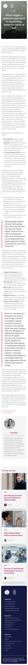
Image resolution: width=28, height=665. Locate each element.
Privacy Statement (14, 659)
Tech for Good (8, 627)
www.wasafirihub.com (7, 412)
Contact (6, 650)
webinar (13, 188)
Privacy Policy (6, 659)
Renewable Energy (9, 625)
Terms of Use (22, 659)
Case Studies (7, 645)
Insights (14, 11)
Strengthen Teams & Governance (12, 608)
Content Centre (8, 648)
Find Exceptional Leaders (10, 601)
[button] (24, 6)
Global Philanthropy (9, 622)
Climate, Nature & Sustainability (12, 618)
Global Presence (8, 637)
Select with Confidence (9, 604)
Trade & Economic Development (12, 629)
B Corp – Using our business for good (13, 641)
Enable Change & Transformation (12, 610)
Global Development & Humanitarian (13, 620)
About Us (7, 639)
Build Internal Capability (10, 606)
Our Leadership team (9, 643)
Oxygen (15, 661)
